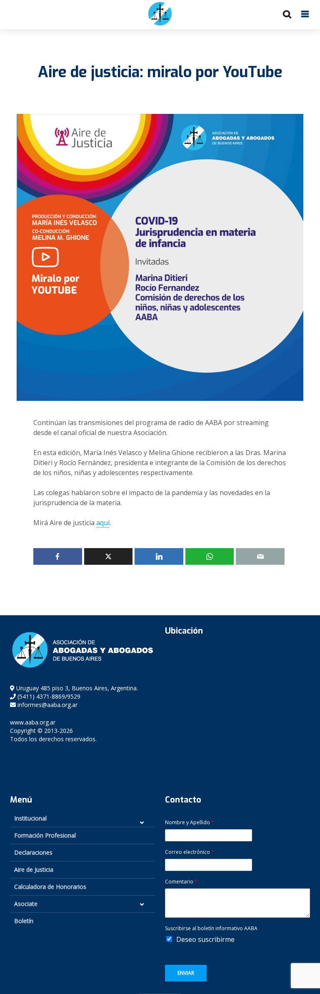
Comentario (181, 881)
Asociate (26, 904)
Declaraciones (33, 852)
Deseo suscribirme (205, 939)
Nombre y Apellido (189, 822)
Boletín (23, 921)
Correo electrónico (189, 852)
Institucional (30, 818)
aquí (103, 522)
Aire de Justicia (33, 869)
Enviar (186, 972)
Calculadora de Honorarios (50, 887)
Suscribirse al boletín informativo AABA (211, 928)
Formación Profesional (45, 835)
